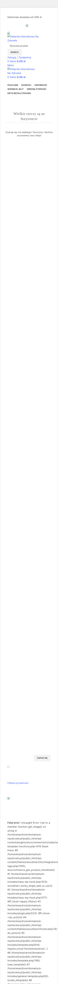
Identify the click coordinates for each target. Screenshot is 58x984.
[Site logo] (26, 38)
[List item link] (29, 639)
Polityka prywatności (17, 783)
